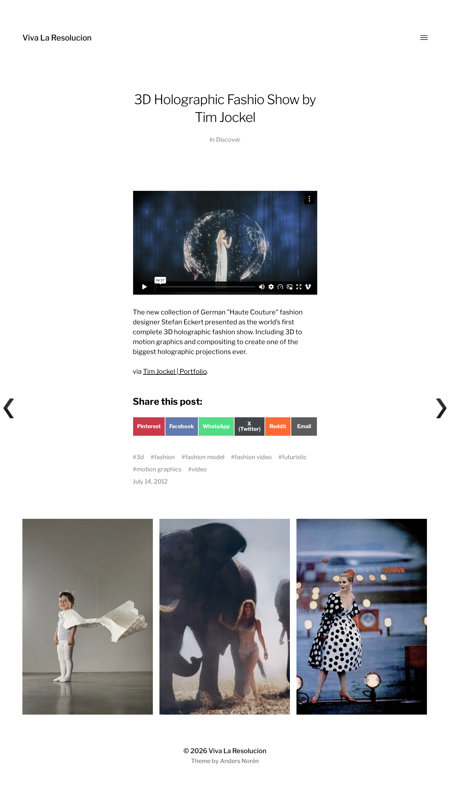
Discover (228, 139)
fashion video (253, 457)
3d (140, 457)
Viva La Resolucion (57, 38)
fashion (164, 457)
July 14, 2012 (150, 481)
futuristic (294, 457)
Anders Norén (239, 760)
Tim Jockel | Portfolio (175, 371)
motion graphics (159, 469)
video (199, 469)
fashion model (204, 457)
